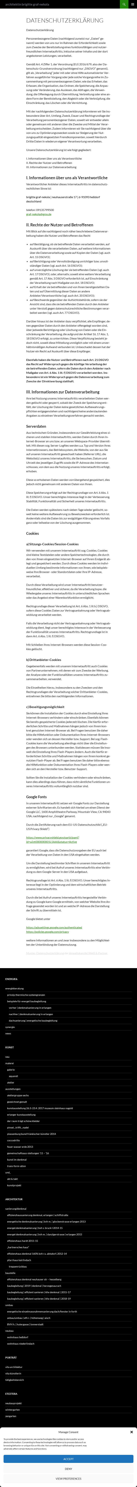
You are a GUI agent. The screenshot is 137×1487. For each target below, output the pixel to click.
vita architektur (13, 1366)
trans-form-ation (16, 1166)
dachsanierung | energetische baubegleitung (33, 1020)
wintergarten (12, 1409)
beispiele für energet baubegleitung (26, 1001)
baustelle (10, 1272)
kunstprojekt (14, 1185)
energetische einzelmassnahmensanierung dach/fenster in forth (42, 1311)
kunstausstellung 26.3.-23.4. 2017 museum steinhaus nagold (40, 1108)
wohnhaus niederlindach (20, 1343)
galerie (11, 1069)
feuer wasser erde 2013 (20, 1146)
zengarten (10, 1416)
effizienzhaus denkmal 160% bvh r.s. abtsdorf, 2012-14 (37, 1253)
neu (7, 1056)
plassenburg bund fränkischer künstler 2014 (31, 1133)
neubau (9, 1330)
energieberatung (14, 988)
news (8, 1033)
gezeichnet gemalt (17, 1101)
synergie (10, 1026)
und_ (8, 1172)
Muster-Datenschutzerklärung (45, 953)
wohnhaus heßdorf (17, 1337)
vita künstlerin (13, 1373)
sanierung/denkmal (15, 1208)
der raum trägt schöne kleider (23, 1121)
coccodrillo (13, 1140)
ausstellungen (13, 1088)
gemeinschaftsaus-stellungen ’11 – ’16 (28, 1153)
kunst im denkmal (17, 1159)
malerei (9, 1063)
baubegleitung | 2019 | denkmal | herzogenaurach (34, 1285)
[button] (131, 1432)
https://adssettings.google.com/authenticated (54, 927)
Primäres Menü (132, 4)
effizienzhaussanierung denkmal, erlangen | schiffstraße (37, 1215)
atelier (10, 1082)
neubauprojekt (13, 1403)
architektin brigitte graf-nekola (27, 4)
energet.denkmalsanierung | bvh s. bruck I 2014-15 (35, 1227)
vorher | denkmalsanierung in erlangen (30, 1007)
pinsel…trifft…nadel (18, 1127)
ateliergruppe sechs (18, 1095)
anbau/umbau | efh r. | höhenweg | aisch (28, 1317)
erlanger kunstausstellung (21, 1114)
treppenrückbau (18, 1266)
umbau (9, 1305)
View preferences (68, 1478)
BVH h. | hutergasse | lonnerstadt (25, 1324)
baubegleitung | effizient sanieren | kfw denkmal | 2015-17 (39, 1292)
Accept (69, 1459)
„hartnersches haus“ (18, 1247)
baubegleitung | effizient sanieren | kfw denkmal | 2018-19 (39, 1298)
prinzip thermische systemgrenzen (26, 994)
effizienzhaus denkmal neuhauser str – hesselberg (34, 1279)
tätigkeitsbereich (14, 1379)
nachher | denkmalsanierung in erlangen (31, 1014)
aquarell (13, 1076)
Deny (68, 1468)
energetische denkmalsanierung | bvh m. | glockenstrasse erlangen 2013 (46, 1221)
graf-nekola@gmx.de (38, 214)
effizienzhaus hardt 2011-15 (22, 1240)
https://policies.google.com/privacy (47, 931)
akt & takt (12, 1178)
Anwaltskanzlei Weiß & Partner (88, 953)
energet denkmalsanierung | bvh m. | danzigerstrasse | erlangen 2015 (44, 1234)
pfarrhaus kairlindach (19, 1260)
